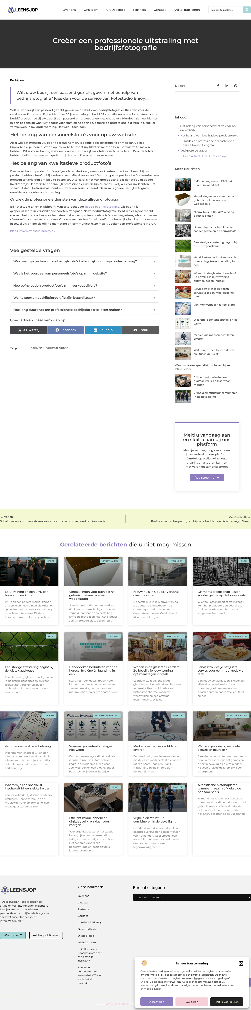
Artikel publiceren (187, 10)
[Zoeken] (247, 9)
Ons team (91, 10)
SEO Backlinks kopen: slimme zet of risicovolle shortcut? (90, 954)
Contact (160, 10)
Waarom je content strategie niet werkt (90, 748)
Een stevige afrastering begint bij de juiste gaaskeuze (29, 668)
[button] (241, 963)
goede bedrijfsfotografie (102, 206)
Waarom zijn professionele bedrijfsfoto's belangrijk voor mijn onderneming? (84, 261)
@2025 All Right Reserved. (125, 1003)
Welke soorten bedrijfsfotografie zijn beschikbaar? (84, 298)
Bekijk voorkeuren (227, 1001)
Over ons (69, 10)
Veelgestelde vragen (194, 150)
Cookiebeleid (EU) (89, 922)
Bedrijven (17, 80)
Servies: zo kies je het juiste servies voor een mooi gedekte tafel (214, 292)
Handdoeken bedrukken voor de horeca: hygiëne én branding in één (215, 261)
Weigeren (192, 1001)
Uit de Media (86, 935)
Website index (87, 942)
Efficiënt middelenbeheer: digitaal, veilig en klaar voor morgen (212, 381)
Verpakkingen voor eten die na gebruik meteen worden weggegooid (214, 200)
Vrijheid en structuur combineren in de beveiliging (154, 819)
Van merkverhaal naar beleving (214, 304)
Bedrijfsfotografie (55, 348)
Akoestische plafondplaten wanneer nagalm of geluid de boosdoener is (219, 788)
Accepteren (156, 1001)
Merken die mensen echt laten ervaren (155, 748)
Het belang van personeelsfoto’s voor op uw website (208, 128)
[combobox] (226, 9)
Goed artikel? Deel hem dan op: (204, 156)
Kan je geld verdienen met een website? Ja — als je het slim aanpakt (89, 975)
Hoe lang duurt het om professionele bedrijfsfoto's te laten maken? (84, 310)
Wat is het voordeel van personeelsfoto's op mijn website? (84, 273)
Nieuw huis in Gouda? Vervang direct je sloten (156, 593)
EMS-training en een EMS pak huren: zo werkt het (26, 593)
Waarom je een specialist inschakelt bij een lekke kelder (27, 786)
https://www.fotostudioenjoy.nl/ (32, 231)
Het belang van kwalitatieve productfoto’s (209, 135)
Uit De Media (115, 10)
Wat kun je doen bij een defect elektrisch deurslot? (220, 748)
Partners (139, 10)
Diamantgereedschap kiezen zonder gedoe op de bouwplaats (222, 593)
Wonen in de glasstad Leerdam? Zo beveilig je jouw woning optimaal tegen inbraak (215, 277)
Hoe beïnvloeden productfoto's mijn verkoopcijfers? (84, 285)
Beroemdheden (88, 929)
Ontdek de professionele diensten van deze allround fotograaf (208, 143)
